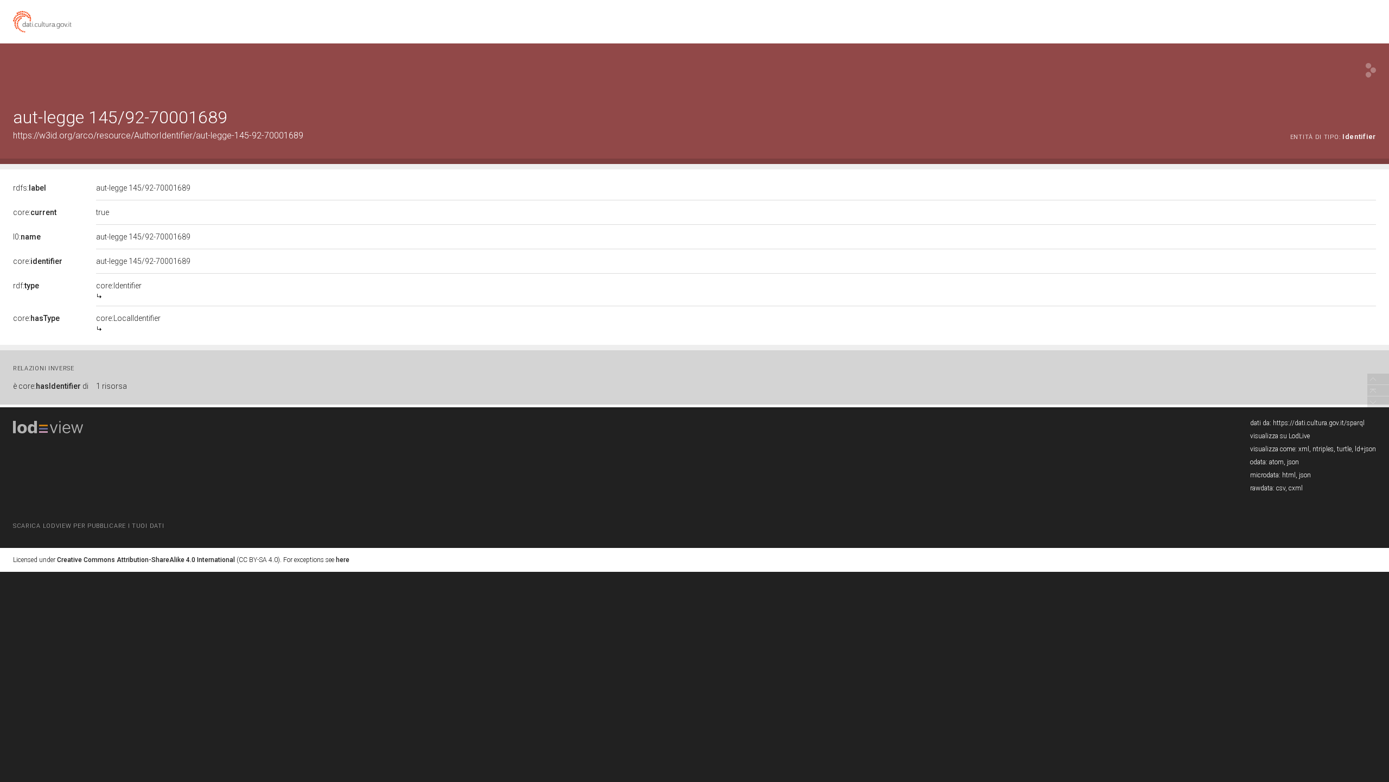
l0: (27, 236)
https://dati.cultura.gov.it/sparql (1319, 423)
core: (34, 212)
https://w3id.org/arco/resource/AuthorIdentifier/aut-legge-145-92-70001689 (158, 135)
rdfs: (29, 188)
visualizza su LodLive (1280, 436)
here (342, 560)
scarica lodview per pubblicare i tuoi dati (88, 525)
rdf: (26, 285)
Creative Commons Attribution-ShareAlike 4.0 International (146, 560)
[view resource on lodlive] (1371, 70)
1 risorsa (111, 386)
